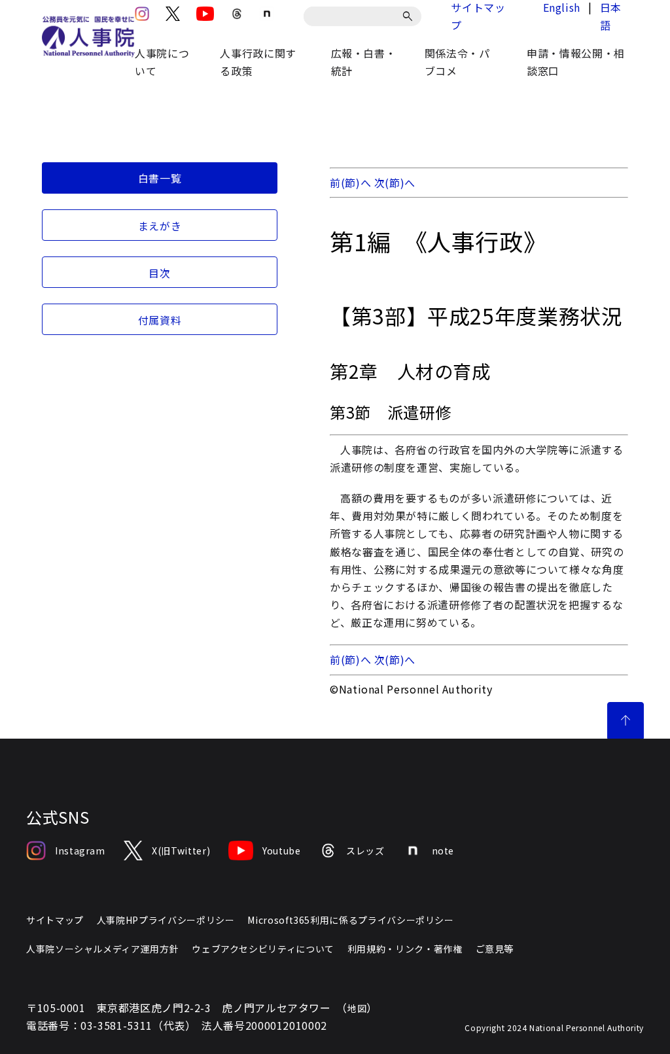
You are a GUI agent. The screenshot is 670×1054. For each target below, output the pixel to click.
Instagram (80, 850)
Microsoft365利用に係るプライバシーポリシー (350, 919)
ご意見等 (495, 948)
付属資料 (160, 320)
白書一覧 (160, 178)
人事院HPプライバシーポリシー (166, 919)
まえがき (160, 226)
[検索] (409, 16)
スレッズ (365, 850)
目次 (159, 273)
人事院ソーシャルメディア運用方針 (102, 948)
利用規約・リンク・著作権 (405, 948)
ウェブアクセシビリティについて (263, 948)
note (443, 850)
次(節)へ (394, 182)
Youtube (281, 850)
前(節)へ (350, 182)
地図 (356, 1008)
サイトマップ (55, 919)
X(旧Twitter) (181, 850)
